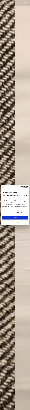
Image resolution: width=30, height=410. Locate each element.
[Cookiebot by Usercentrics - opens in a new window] (21, 187)
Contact (13, 3)
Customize (14, 222)
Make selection (21, 212)
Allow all (15, 217)
